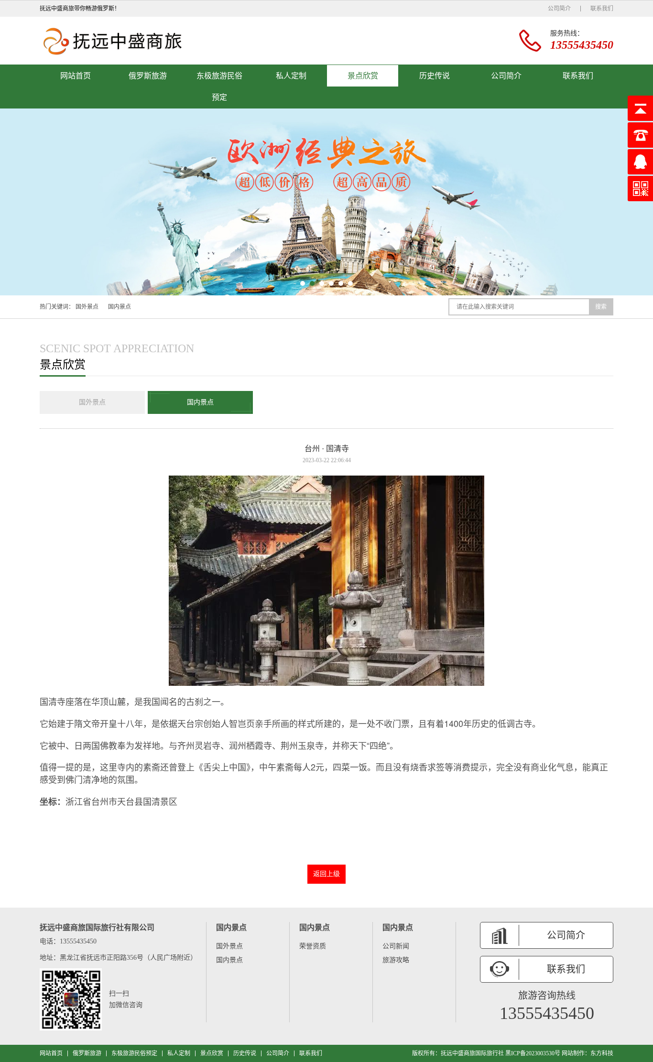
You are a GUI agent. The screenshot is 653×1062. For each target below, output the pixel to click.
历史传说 (434, 76)
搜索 (601, 306)
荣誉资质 (312, 946)
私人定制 (291, 76)
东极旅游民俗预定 (219, 86)
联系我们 (601, 8)
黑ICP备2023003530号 (532, 1053)
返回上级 (326, 874)
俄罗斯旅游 (148, 76)
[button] (302, 283)
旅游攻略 (395, 960)
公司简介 (559, 8)
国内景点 (119, 306)
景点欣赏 (363, 76)
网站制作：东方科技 (587, 1053)
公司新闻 (395, 946)
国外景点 (87, 306)
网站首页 (75, 76)
